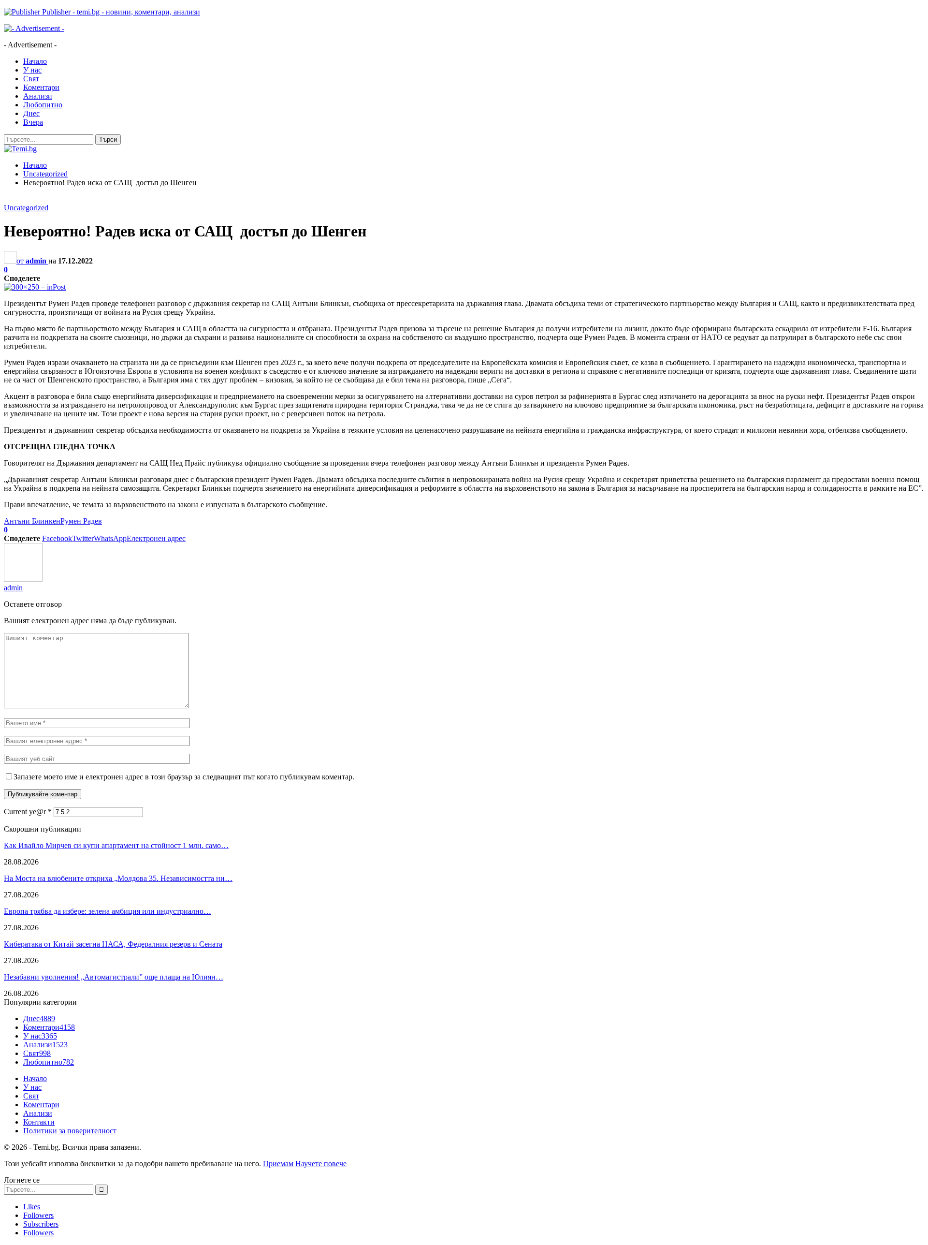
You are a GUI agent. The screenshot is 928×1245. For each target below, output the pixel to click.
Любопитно (42, 105)
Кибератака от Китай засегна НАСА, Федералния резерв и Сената (113, 944)
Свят (31, 78)
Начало (35, 61)
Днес (31, 113)
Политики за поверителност (69, 1131)
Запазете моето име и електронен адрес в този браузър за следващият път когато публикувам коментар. (184, 777)
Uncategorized (26, 208)
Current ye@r (28, 811)
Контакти (39, 1122)
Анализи (37, 96)
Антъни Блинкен (32, 521)
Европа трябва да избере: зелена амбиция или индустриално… (107, 911)
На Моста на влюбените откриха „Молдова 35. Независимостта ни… (118, 878)
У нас (32, 70)
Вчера (33, 122)
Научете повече (321, 1163)
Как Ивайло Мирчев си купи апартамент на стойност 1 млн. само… (116, 845)
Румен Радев (81, 521)
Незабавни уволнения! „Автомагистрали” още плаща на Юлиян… (113, 977)
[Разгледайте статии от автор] (23, 579)
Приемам (278, 1163)
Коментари (41, 87)
